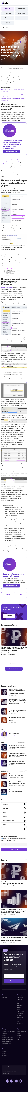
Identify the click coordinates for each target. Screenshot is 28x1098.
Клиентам (21, 18)
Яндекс (3, 37)
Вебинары (21, 13)
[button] (23, 2)
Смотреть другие (14, 669)
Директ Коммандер (6, 287)
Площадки (8, 13)
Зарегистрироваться (11, 151)
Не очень (21, 595)
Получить (9, 615)
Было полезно (8, 595)
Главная (7, 8)
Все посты (21, 8)
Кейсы (8, 22)
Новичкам (8, 18)
